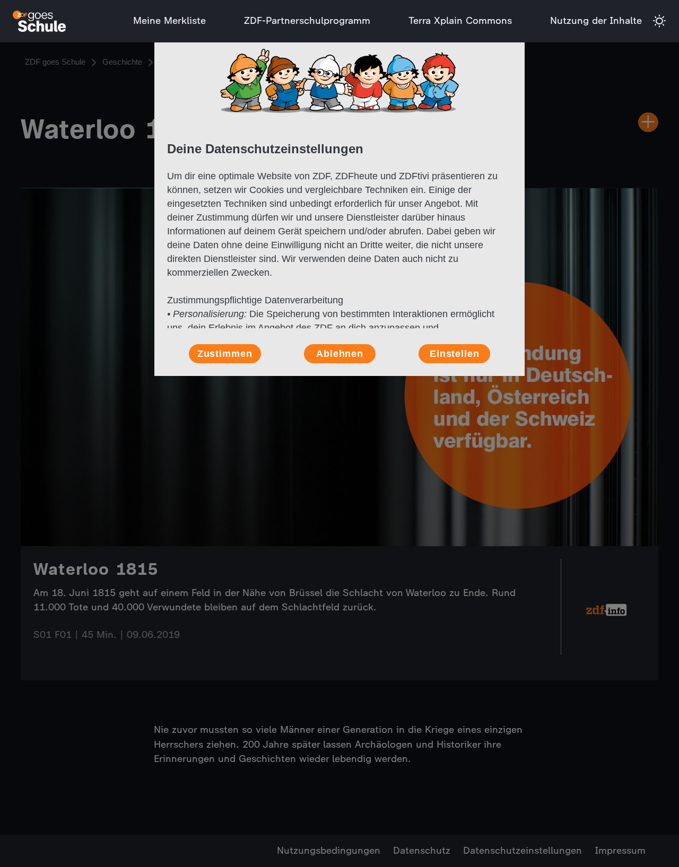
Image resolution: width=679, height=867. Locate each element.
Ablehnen (339, 353)
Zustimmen (225, 353)
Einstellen (455, 353)
